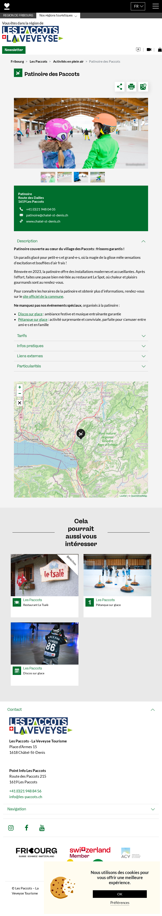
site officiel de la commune (43, 296)
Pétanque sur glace (32, 319)
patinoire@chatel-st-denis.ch (47, 215)
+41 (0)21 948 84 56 (25, 791)
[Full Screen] (19, 403)
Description (27, 241)
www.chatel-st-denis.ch (43, 221)
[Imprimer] (131, 87)
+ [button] (19, 387)
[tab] (81, 241)
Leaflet (123, 495)
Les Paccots (38, 61)
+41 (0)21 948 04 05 (40, 209)
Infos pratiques (30, 346)
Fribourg (17, 61)
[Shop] (160, 48)
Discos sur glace (30, 314)
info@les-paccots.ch (25, 796)
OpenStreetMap (139, 495)
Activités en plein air (68, 61)
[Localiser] (143, 87)
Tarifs (22, 335)
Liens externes (30, 356)
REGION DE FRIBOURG (18, 15)
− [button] (19, 393)
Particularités (29, 366)
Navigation (16, 809)
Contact (14, 709)
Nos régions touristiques (56, 15)
